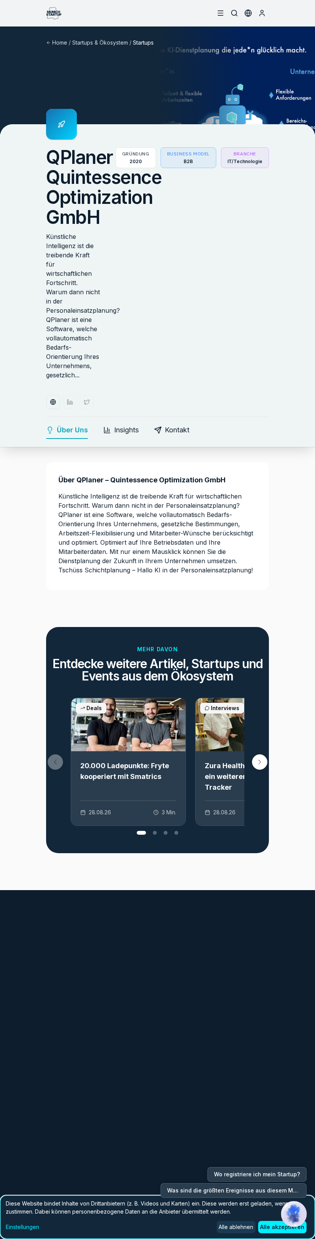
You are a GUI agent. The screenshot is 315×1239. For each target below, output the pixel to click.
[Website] (53, 402)
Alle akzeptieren (282, 1227)
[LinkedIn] (70, 402)
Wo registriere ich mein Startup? (257, 1174)
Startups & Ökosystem (100, 42)
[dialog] (157, 1217)
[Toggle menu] (220, 13)
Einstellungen (22, 1227)
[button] (259, 762)
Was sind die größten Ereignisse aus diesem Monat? (237, 1190)
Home (59, 42)
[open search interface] (234, 13)
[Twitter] (87, 402)
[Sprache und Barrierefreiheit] (248, 13)
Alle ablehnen (236, 1227)
